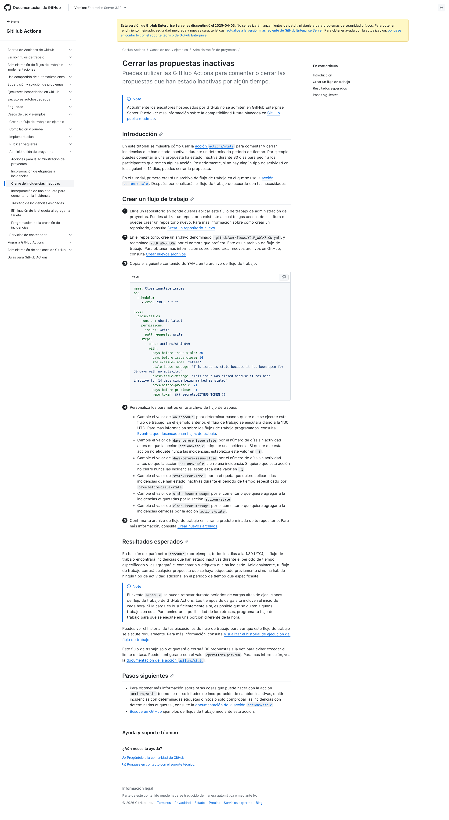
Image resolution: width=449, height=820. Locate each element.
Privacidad (182, 803)
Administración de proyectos (214, 50)
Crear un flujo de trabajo (155, 199)
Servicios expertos (238, 803)
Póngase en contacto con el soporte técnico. (161, 764)
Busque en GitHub (146, 711)
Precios (214, 803)
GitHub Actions (24, 31)
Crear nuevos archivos (166, 254)
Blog (259, 803)
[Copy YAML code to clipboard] (284, 277)
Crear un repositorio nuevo (191, 228)
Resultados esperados (152, 541)
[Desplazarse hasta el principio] (438, 809)
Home (15, 21)
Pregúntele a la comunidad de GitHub (155, 757)
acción (214, 146)
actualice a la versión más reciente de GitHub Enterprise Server (274, 30)
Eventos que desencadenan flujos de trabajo (176, 433)
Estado (200, 803)
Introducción (139, 134)
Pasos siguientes (145, 675)
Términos (164, 803)
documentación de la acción (165, 660)
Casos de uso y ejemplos (169, 50)
